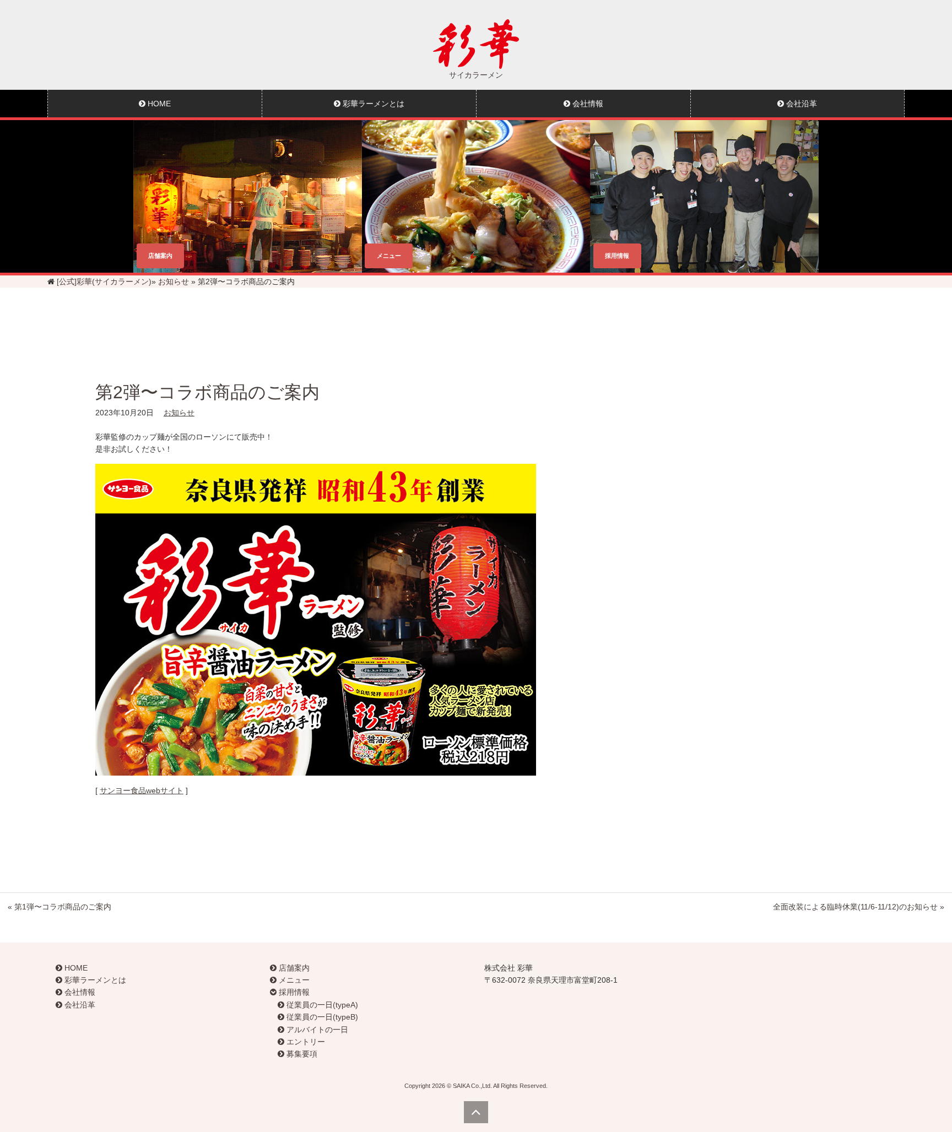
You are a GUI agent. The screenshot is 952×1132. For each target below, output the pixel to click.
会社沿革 (800, 103)
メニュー (293, 980)
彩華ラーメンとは (372, 103)
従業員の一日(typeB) (321, 1016)
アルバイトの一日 (316, 1029)
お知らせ (173, 281)
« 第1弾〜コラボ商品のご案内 (59, 906)
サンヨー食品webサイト (141, 790)
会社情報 (586, 103)
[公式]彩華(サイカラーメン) (104, 281)
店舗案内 (293, 967)
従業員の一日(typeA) (321, 1004)
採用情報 (293, 992)
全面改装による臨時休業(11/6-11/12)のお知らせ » (858, 906)
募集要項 (300, 1053)
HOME (158, 103)
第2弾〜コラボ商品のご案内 (207, 392)
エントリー (304, 1041)
